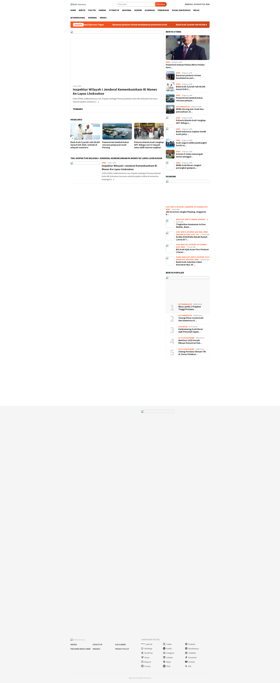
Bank (183, 245)
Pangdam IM (181, 234)
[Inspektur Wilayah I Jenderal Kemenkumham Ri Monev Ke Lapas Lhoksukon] (117, 56)
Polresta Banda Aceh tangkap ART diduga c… (191, 121)
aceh (168, 207)
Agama (178, 257)
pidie (188, 234)
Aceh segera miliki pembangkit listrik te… (191, 144)
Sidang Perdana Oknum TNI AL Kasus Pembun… (192, 353)
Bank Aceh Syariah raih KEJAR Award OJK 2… (190, 88)
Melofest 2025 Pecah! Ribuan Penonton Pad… (190, 341)
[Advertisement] (140, 381)
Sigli (193, 234)
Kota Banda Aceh (183, 107)
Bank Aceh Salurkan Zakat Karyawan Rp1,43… (189, 263)
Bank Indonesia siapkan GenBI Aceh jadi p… (191, 133)
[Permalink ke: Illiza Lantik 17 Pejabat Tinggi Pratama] (188, 288)
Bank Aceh (180, 219)
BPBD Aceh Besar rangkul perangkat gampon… (188, 166)
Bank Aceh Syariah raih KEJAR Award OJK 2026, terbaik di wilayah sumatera (201, 24)
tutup (143, 643)
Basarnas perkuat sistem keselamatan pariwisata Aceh (127, 24)
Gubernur (189, 207)
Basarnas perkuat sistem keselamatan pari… (188, 76)
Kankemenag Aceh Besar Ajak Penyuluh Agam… (190, 330)
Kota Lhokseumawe (186, 338)
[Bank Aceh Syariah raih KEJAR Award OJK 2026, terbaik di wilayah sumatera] (85, 131)
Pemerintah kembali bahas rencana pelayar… (189, 99)
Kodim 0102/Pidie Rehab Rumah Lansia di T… (191, 238)
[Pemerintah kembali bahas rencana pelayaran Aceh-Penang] (117, 131)
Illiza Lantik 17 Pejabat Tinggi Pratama (189, 308)
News (104, 163)
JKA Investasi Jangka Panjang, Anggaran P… (186, 213)
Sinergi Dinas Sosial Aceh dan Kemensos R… (190, 319)
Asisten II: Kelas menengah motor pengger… (189, 155)
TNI (197, 234)
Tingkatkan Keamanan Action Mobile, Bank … (191, 225)
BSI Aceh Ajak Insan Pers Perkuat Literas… (192, 250)
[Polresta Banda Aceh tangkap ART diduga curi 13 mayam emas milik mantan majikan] (149, 131)
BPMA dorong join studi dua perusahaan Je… (190, 110)
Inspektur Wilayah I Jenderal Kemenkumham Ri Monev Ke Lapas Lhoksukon (115, 91)
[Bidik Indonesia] (78, 4)
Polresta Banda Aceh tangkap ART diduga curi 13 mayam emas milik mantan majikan (149, 145)
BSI (187, 245)
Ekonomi (180, 207)
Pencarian (161, 4)
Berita (173, 207)
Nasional (199, 232)
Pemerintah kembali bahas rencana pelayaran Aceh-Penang (115, 145)
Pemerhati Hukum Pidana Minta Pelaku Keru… (185, 66)
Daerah (194, 219)
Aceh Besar (182, 327)
